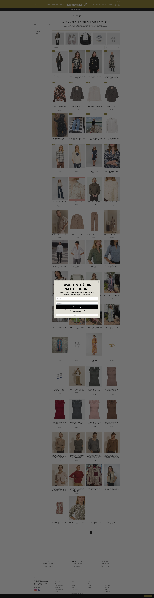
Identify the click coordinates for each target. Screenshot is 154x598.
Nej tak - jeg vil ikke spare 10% (77, 314)
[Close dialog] (99, 282)
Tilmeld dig (77, 307)
